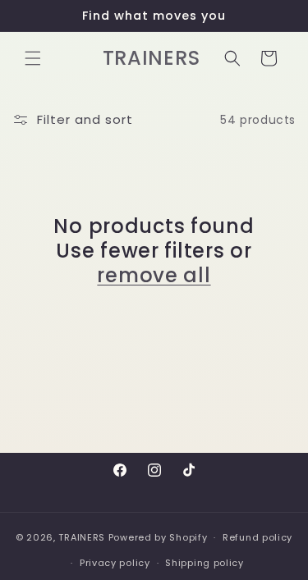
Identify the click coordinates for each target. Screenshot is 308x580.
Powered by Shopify (158, 537)
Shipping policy (204, 562)
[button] (33, 58)
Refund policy (257, 537)
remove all (153, 275)
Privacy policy (115, 562)
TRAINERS (81, 537)
